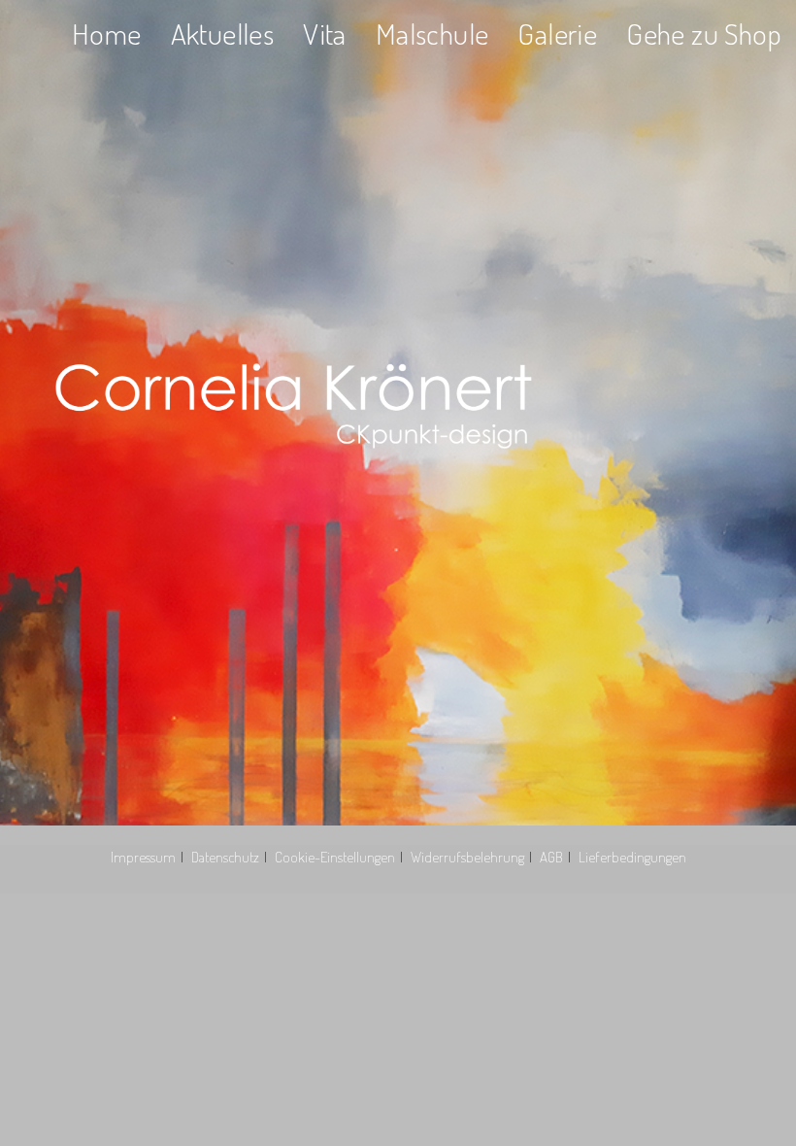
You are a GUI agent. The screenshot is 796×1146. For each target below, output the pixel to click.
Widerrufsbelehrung (467, 857)
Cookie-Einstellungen (335, 857)
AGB (551, 857)
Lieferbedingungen (632, 857)
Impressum (143, 857)
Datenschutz (225, 857)
